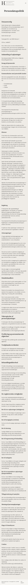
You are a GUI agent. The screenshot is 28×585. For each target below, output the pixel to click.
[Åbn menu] (25, 3)
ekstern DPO (6, 47)
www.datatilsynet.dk (21, 490)
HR (3, 253)
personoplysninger (8, 92)
